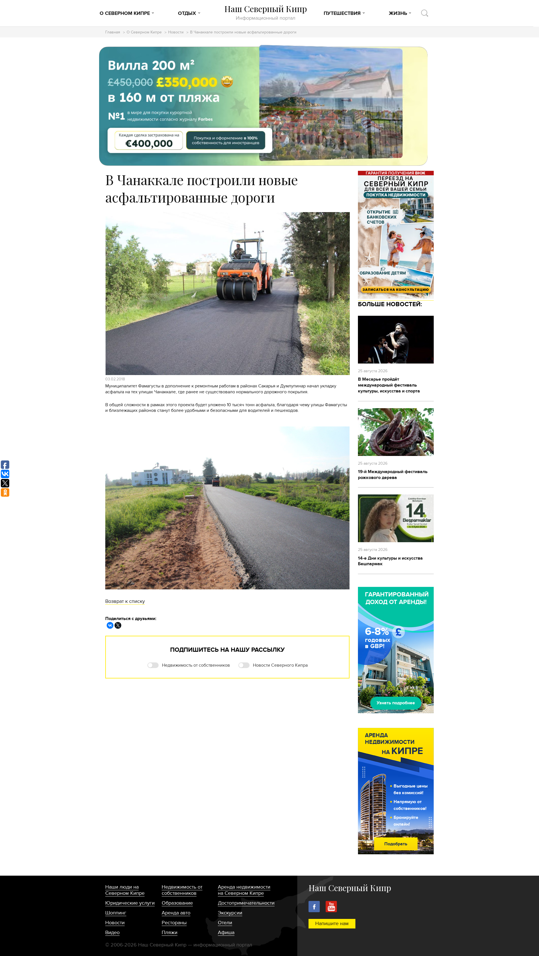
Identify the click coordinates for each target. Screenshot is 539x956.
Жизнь (398, 13)
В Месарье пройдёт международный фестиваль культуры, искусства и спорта (389, 385)
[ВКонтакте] (110, 625)
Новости (176, 32)
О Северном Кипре (125, 13)
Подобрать (395, 844)
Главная (112, 32)
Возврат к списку (125, 601)
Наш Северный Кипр (265, 12)
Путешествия (342, 13)
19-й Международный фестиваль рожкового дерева (393, 474)
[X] (118, 625)
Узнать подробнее (396, 703)
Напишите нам (332, 924)
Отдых (187, 13)
